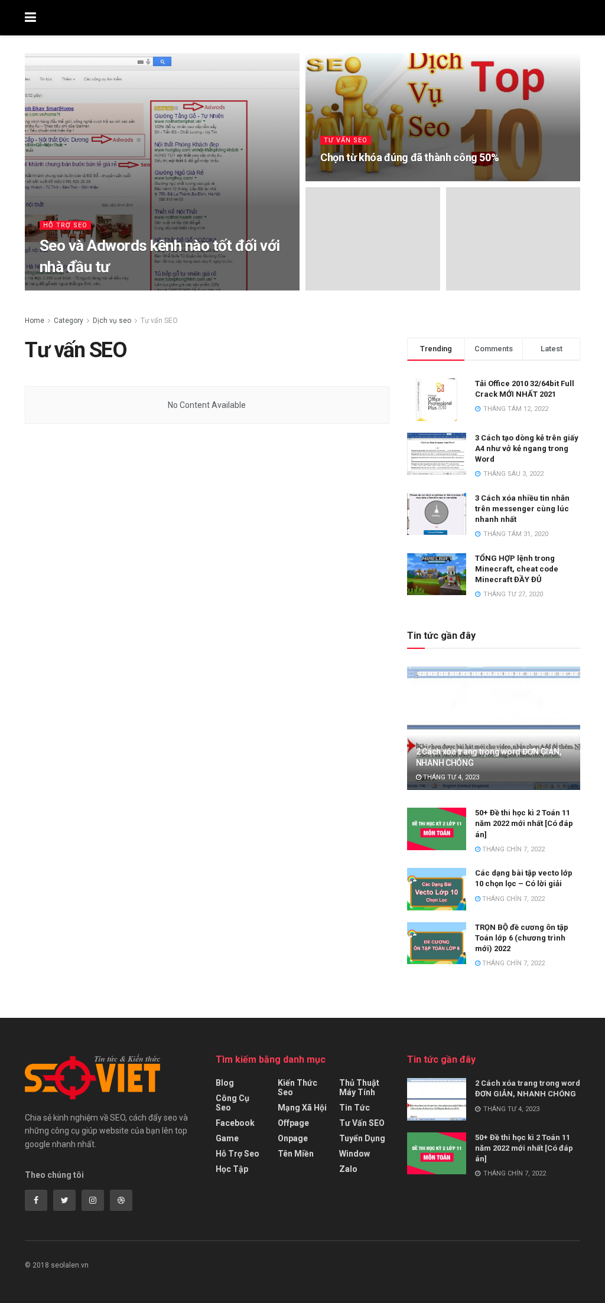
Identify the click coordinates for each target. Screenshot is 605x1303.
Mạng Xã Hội (302, 1107)
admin (60, 289)
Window (354, 1153)
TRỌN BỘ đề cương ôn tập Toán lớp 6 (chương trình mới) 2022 (521, 938)
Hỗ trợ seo (65, 225)
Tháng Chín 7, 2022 (512, 849)
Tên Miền (296, 1153)
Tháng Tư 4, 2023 (450, 777)
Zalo (348, 1169)
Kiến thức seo (297, 1087)
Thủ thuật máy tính (359, 1087)
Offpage (293, 1123)
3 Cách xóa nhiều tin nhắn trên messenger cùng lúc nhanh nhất (522, 509)
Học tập (232, 1169)
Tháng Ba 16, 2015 (113, 289)
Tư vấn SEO (345, 140)
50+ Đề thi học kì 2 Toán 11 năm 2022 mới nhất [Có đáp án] (524, 823)
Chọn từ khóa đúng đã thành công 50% (409, 157)
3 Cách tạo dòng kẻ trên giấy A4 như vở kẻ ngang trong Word (526, 448)
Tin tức (354, 1107)
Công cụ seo (232, 1102)
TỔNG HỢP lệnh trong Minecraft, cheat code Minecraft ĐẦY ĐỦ (516, 569)
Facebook (235, 1123)
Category (68, 320)
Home (34, 320)
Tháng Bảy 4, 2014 (356, 180)
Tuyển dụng (362, 1138)
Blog (225, 1083)
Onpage (293, 1138)
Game (227, 1138)
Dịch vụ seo (112, 320)
